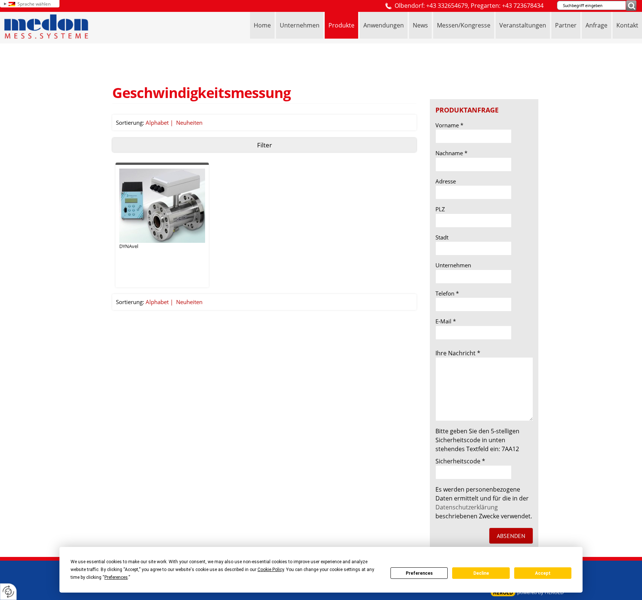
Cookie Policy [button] (270, 569)
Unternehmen (453, 265)
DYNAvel (128, 246)
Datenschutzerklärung (466, 507)
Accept (543, 573)
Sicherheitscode (460, 461)
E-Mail (445, 321)
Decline (481, 573)
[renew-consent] (8, 591)
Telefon (447, 293)
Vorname (449, 125)
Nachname (451, 153)
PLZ (440, 209)
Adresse (445, 181)
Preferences (419, 573)
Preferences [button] (116, 577)
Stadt (441, 237)
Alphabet (157, 122)
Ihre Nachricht (457, 353)
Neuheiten (189, 122)
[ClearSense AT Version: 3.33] (503, 593)
